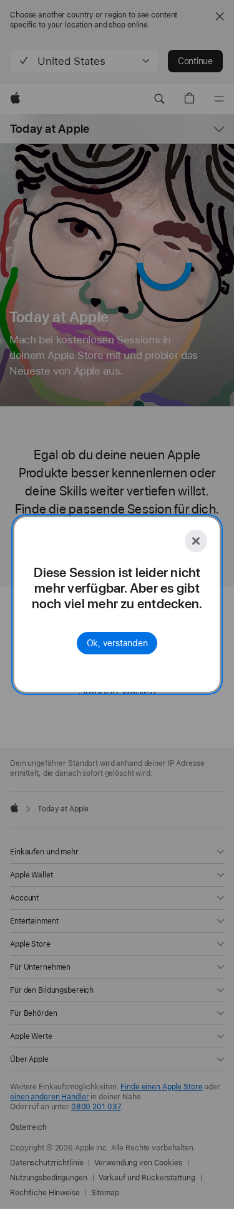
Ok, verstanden (117, 643)
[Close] (196, 541)
